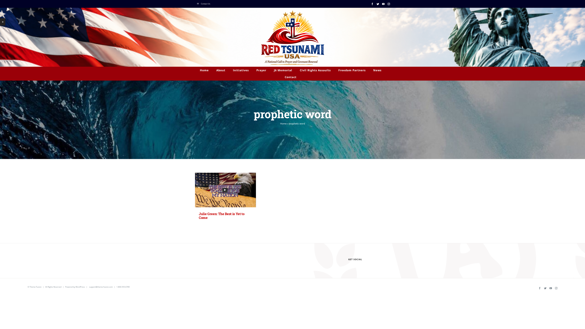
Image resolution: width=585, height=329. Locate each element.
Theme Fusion (35, 287)
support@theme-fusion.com (101, 287)
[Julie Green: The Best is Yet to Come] (225, 190)
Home (283, 123)
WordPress (80, 287)
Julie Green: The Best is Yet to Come (220, 190)
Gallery (230, 190)
